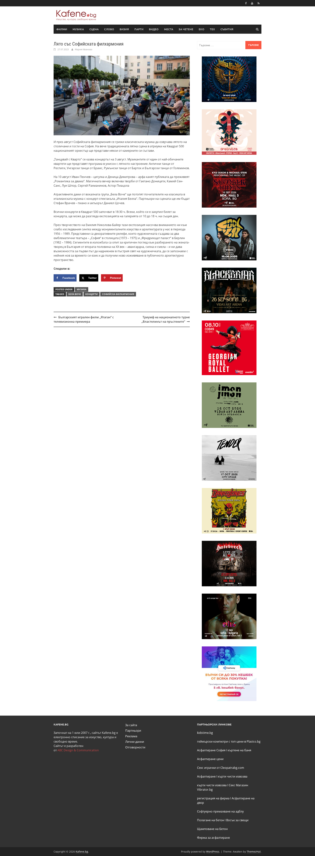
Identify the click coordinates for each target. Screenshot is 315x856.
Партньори (133, 731)
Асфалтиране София (211, 750)
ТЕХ (212, 29)
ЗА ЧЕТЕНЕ (186, 29)
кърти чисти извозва (232, 776)
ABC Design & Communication (78, 750)
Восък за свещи (237, 820)
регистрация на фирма (213, 798)
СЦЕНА (94, 29)
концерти (91, 294)
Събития (226, 29)
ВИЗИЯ (124, 29)
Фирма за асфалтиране (213, 838)
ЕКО (201, 29)
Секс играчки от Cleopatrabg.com (220, 768)
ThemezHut (254, 851)
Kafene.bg (82, 851)
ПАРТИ (138, 29)
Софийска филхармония (118, 294)
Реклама (131, 736)
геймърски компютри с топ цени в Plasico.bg (228, 741)
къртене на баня (239, 750)
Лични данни (134, 742)
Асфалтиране (206, 776)
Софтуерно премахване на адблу (220, 811)
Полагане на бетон (210, 820)
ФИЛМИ (61, 29)
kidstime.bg (205, 733)
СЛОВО (109, 29)
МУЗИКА (78, 29)
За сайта (131, 725)
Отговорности (135, 747)
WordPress (212, 851)
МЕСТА (168, 29)
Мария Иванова (83, 49)
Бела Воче (74, 294)
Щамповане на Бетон (212, 829)
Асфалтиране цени (210, 759)
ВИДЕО (154, 29)
